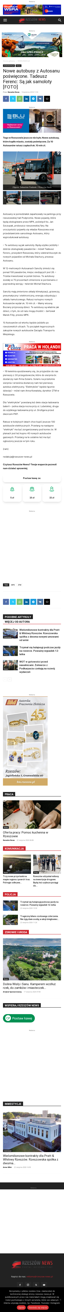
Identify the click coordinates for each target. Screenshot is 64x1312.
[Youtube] (44, 1285)
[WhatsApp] (20, 99)
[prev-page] (5, 679)
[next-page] (9, 679)
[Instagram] (28, 1285)
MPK (13, 585)
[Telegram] (33, 99)
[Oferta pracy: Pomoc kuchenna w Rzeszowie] (32, 814)
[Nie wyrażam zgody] (60, 1299)
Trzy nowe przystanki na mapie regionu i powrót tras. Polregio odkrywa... (16, 879)
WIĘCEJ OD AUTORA (17, 621)
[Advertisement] (32, 545)
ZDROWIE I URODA (16, 932)
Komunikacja (14, 848)
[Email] (47, 99)
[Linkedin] (26, 99)
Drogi (36, 872)
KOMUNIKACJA (24, 61)
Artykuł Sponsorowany (12, 992)
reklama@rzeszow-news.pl (39, 1276)
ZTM (19, 585)
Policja (10, 894)
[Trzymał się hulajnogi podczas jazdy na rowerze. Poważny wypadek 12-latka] (10, 651)
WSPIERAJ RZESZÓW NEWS (22, 1005)
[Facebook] (6, 99)
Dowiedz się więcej (38, 1307)
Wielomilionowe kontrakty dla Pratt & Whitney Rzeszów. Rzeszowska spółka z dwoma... (30, 1159)
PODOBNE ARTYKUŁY (18, 617)
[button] (5, 20)
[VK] (40, 99)
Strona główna (9, 61)
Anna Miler (7, 1167)
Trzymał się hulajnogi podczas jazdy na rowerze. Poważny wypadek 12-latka (39, 651)
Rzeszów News (13, 92)
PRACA (9, 794)
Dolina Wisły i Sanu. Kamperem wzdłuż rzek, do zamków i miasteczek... (29, 986)
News (19, 66)
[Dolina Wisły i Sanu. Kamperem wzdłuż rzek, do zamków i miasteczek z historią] (32, 959)
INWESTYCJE (13, 1103)
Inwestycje (7, 637)
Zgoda (21, 1307)
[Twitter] (13, 99)
